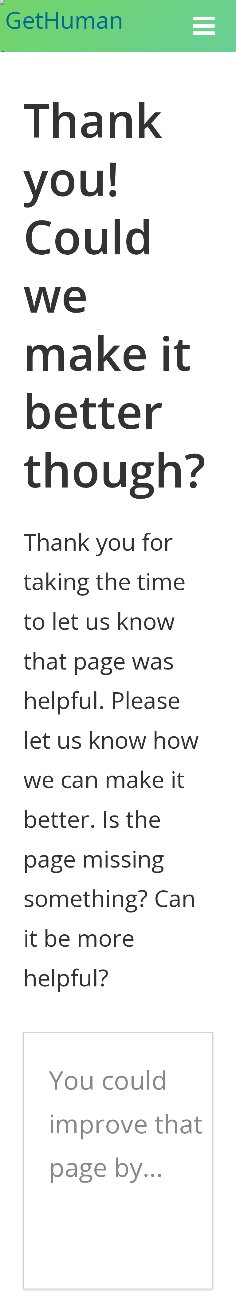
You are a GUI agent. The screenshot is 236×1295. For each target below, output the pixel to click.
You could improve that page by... (126, 1123)
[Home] (82, 26)
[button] (203, 26)
